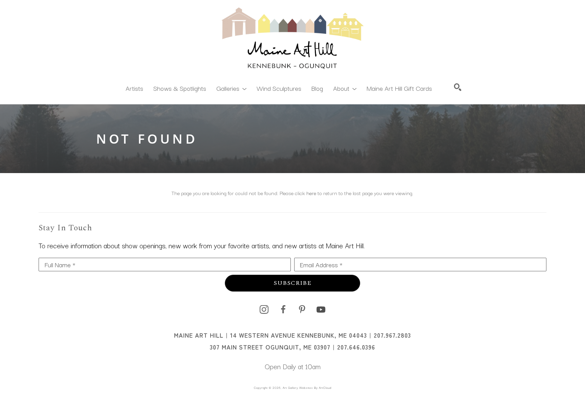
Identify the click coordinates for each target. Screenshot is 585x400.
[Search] (457, 87)
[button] (231, 87)
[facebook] (283, 309)
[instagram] (264, 309)
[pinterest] (302, 309)
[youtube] (321, 309)
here (311, 193)
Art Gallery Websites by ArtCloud (307, 387)
